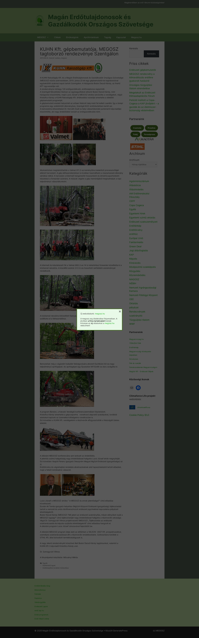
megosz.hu (100, 313)
